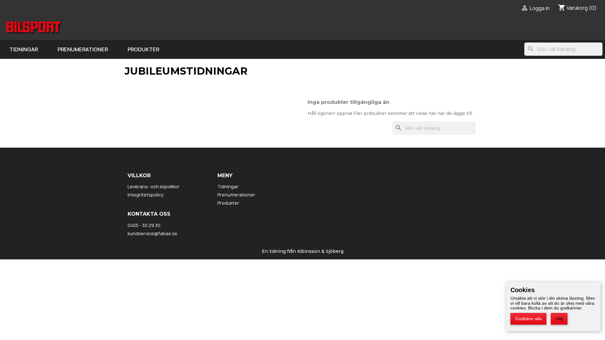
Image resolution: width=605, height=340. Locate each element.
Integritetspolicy (146, 195)
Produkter (143, 49)
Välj (559, 318)
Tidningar (23, 49)
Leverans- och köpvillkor (154, 187)
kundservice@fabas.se (152, 233)
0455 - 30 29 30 (144, 225)
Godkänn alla (528, 318)
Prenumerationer (83, 49)
